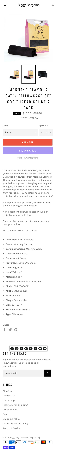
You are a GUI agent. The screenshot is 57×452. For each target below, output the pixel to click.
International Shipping (15, 404)
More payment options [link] (27, 158)
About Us (7, 391)
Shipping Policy (11, 418)
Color (5, 126)
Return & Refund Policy (15, 423)
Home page (9, 400)
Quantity (43, 126)
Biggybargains (16, 437)
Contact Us (9, 395)
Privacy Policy (10, 409)
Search (6, 414)
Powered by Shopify (31, 437)
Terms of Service (11, 428)
